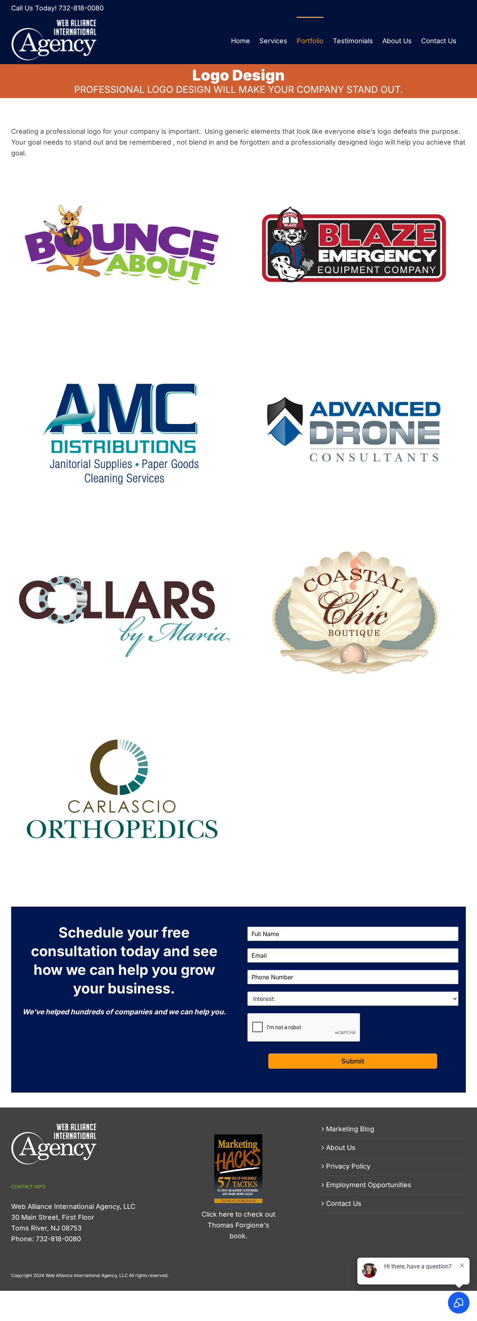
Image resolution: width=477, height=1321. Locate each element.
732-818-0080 (81, 8)
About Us (341, 1147)
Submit (352, 1061)
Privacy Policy (348, 1166)
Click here (218, 1214)
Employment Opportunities (368, 1185)
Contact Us (343, 1203)
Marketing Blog (350, 1129)
